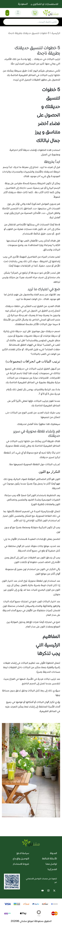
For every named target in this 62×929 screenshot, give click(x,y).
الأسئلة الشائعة (49, 858)
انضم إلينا (52, 869)
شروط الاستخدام (21, 863)
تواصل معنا (51, 863)
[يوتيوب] (42, 890)
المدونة (53, 853)
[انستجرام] (48, 890)
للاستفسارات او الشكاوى (45, 4)
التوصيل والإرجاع (21, 858)
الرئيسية (56, 33)
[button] (35, 12)
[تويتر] (54, 890)
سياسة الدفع (23, 853)
